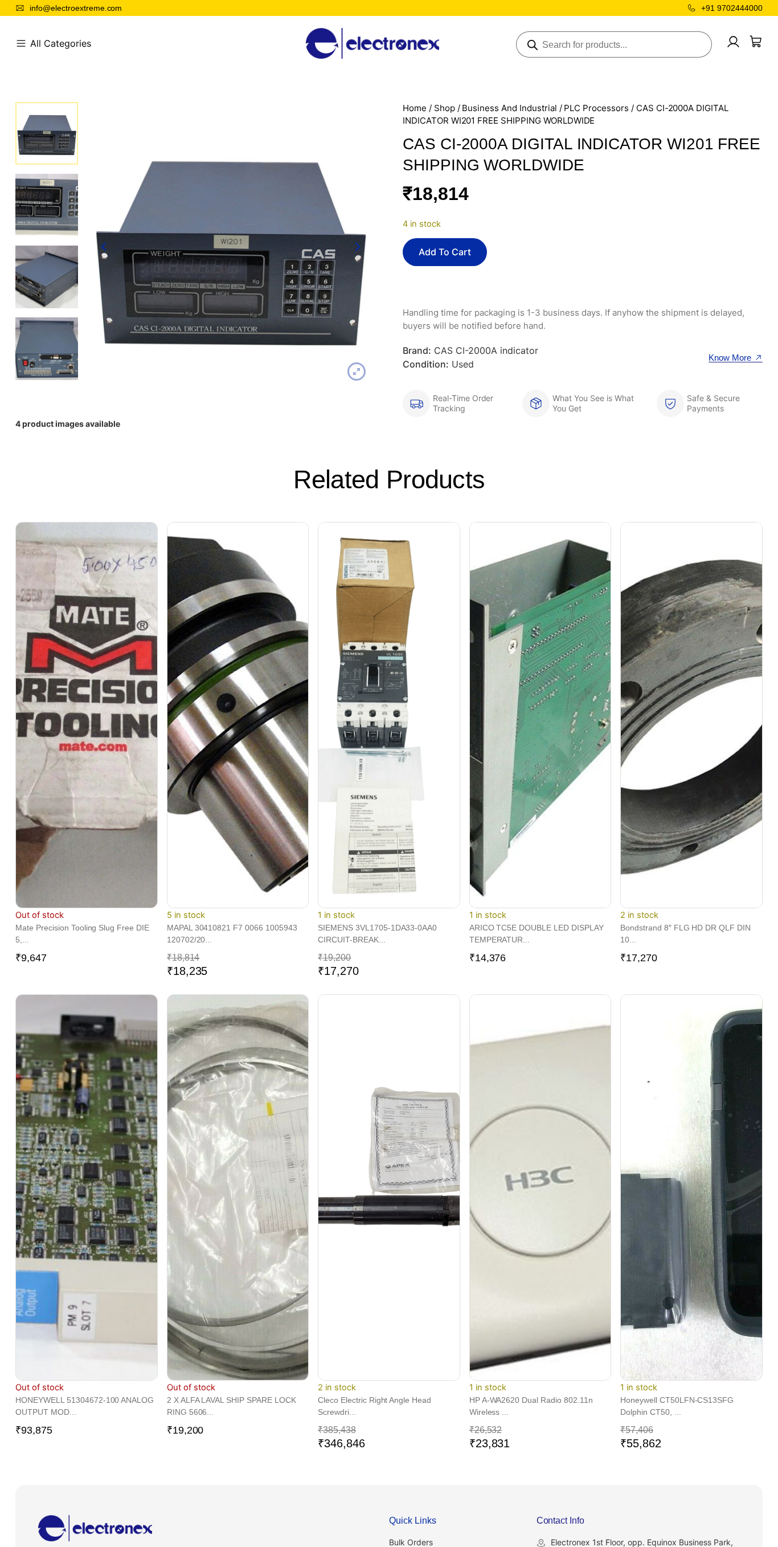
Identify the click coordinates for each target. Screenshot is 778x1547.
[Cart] (756, 41)
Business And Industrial (509, 108)
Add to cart (445, 252)
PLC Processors (596, 108)
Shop (444, 108)
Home (415, 108)
